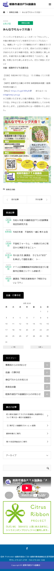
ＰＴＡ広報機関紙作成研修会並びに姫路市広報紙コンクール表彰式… (31, 269)
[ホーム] (4, 12)
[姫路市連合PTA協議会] (19, 4)
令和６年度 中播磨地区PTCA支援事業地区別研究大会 (30, 222)
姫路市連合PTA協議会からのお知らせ (26, 394)
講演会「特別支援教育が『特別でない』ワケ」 (29, 280)
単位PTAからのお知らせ (26, 379)
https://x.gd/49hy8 (20, 91)
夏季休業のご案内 (13, 433)
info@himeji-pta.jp (11, 94)
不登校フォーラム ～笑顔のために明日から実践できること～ (31, 245)
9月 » (41, 347)
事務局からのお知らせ (26, 365)
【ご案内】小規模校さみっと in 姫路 (21, 425)
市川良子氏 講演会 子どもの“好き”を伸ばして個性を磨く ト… (30, 257)
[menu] (50, 4)
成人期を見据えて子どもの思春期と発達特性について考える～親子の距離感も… (25, 416)
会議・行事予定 (26, 372)
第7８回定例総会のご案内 (16, 441)
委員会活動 (25, 23)
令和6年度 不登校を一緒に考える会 (30, 231)
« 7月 (13, 347)
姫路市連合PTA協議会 (31, 565)
